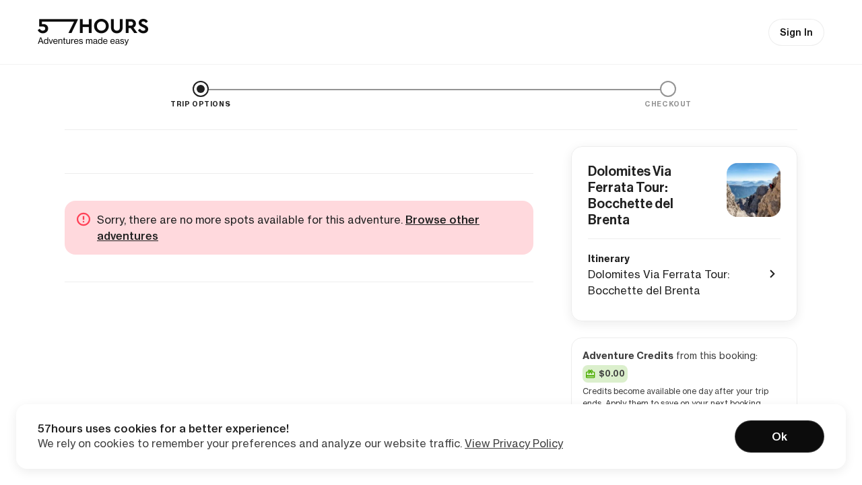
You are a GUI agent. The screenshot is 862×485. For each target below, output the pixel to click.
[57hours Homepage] (93, 32)
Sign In (796, 32)
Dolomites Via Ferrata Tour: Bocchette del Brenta (630, 195)
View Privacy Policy (514, 443)
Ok (779, 436)
